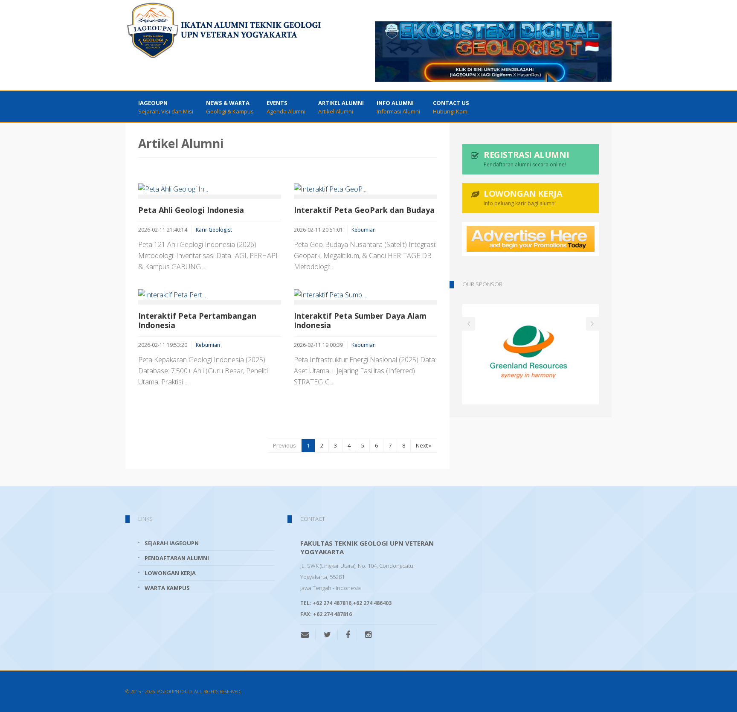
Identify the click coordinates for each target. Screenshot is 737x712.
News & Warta (230, 107)
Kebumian (363, 229)
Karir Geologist (214, 229)
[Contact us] (308, 634)
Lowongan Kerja (170, 573)
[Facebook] (348, 634)
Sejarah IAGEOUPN (172, 543)
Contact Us (451, 107)
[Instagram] (368, 634)
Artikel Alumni (341, 107)
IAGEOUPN (165, 107)
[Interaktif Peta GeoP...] (365, 189)
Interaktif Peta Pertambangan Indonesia (197, 320)
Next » (424, 445)
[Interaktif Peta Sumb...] (365, 294)
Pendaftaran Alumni (177, 558)
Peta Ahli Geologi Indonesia (191, 210)
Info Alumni (398, 107)
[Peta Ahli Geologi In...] (209, 189)
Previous (284, 445)
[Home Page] (224, 30)
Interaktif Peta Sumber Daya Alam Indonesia (360, 320)
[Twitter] (327, 634)
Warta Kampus (167, 588)
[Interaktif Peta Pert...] (209, 294)
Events (286, 107)
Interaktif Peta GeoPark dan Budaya (364, 210)
